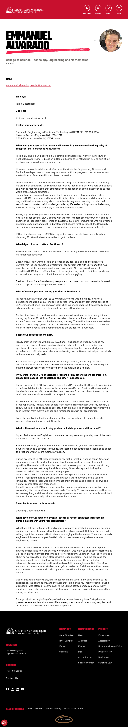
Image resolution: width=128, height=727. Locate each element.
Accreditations (85, 657)
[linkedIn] (17, 689)
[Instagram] (12, 689)
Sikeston (63, 651)
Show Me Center (86, 662)
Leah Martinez (35, 708)
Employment (104, 635)
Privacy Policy (105, 651)
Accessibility (104, 640)
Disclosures (103, 657)
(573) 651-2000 (14, 670)
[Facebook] (7, 689)
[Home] (25, 9)
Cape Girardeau (66, 635)
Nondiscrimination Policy (110, 646)
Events (81, 646)
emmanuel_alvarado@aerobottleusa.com (28, 85)
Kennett (63, 646)
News (80, 635)
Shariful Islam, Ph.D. (73, 708)
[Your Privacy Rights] (4, 723)
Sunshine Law (105, 662)
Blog (80, 651)
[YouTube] (22, 689)
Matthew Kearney (52, 708)
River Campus (66, 640)
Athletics (82, 640)
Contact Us (12, 678)
